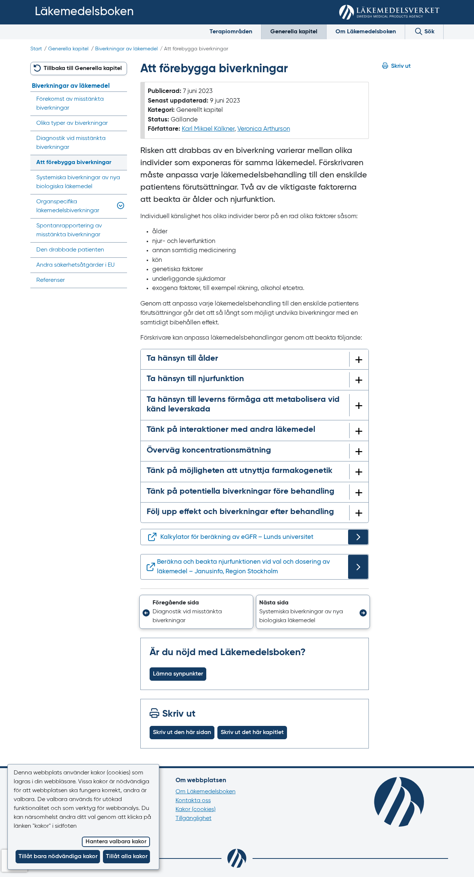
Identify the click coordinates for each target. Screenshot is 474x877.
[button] (196, 612)
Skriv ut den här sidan (182, 733)
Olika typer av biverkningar (72, 123)
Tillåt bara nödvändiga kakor (58, 857)
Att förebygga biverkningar (73, 163)
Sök (428, 32)
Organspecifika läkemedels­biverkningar (67, 206)
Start (36, 48)
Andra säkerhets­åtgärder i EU (75, 265)
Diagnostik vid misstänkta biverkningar (71, 143)
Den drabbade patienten (70, 250)
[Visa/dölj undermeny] (119, 206)
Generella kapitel (293, 32)
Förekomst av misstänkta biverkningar (70, 103)
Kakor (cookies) (196, 810)
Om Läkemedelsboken (366, 32)
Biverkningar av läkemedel (126, 48)
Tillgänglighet (193, 818)
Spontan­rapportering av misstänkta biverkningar (69, 230)
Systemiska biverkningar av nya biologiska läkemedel (78, 182)
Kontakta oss (193, 801)
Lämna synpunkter (178, 674)
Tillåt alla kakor (126, 857)
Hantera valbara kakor (116, 842)
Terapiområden (231, 32)
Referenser (50, 280)
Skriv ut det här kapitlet (252, 733)
